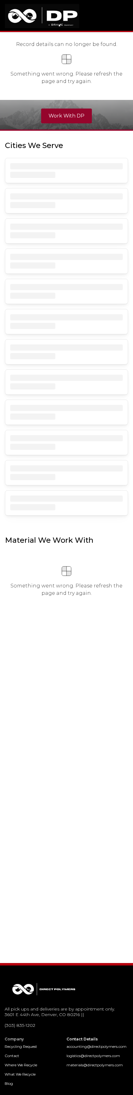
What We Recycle (20, 1074)
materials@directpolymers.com (94, 1065)
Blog (9, 1083)
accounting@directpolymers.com (96, 1046)
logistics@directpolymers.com (93, 1055)
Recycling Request (21, 1046)
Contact (12, 1055)
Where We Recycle (21, 1065)
